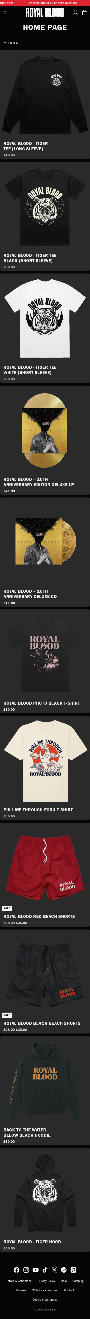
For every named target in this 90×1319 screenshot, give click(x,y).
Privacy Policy (46, 1281)
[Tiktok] (45, 1269)
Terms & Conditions (19, 1281)
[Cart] (85, 12)
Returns (21, 1290)
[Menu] (5, 12)
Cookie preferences (45, 1300)
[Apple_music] (73, 1269)
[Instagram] (26, 1269)
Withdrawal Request (45, 1290)
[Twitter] (54, 1269)
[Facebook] (16, 1269)
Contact (69, 1290)
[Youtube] (35, 1269)
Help (64, 1281)
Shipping (78, 1281)
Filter (13, 43)
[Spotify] (63, 1269)
